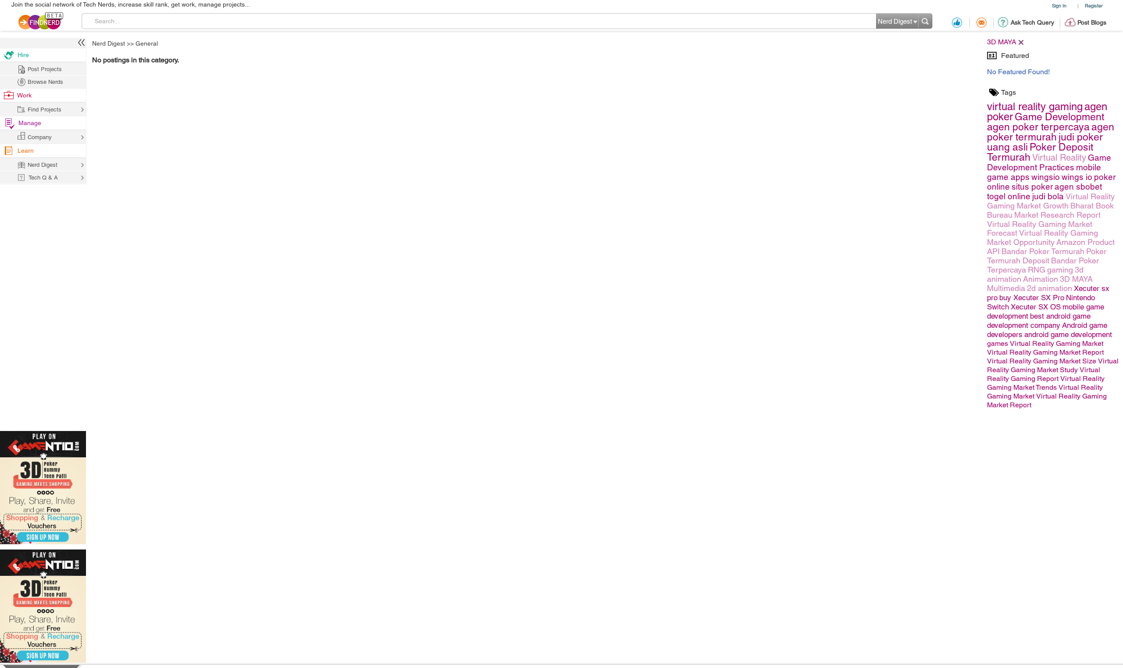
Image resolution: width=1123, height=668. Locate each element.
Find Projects (44, 109)
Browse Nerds (45, 82)
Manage (29, 122)
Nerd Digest (108, 43)
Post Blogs (1091, 22)
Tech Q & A (43, 177)
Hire (23, 54)
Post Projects (45, 69)
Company (40, 137)
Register (1094, 5)
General (147, 43)
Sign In (1059, 5)
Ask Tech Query (1032, 22)
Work (24, 95)
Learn (26, 150)
